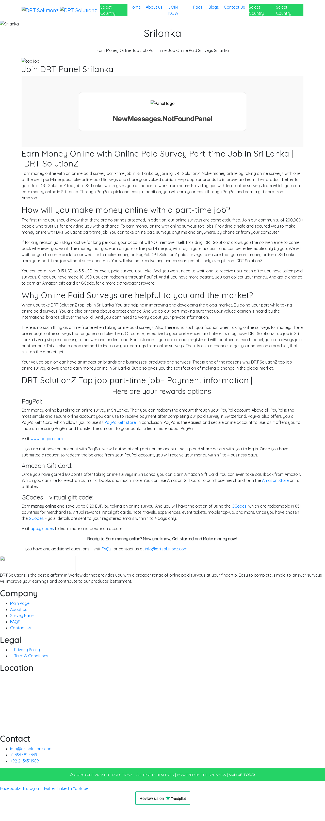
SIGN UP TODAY (242, 774)
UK (2, 677)
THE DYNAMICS (213, 774)
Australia (8, 683)
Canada (7, 689)
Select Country (108, 10)
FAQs (106, 548)
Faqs (198, 10)
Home (135, 7)
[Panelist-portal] (162, 111)
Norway (7, 714)
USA (3, 696)
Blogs (214, 7)
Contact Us (234, 10)
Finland (6, 708)
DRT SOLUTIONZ (118, 774)
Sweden (7, 720)
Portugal (8, 726)
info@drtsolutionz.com (166, 548)
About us (154, 10)
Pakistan (8, 702)
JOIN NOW (173, 10)
